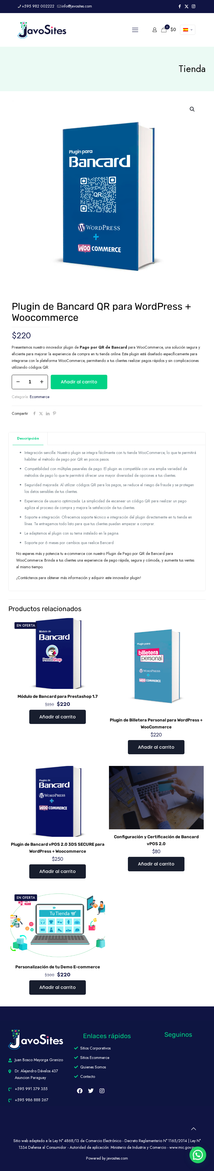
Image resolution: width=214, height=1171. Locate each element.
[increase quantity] (42, 382)
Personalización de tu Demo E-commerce (57, 966)
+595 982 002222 (38, 6)
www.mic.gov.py (182, 1147)
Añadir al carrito (79, 382)
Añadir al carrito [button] (57, 717)
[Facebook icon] (179, 6)
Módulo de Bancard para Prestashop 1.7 (58, 696)
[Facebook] (79, 1090)
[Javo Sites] (41, 29)
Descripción (28, 438)
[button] (192, 109)
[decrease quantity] (18, 382)
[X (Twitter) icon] (186, 6)
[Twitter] (90, 1090)
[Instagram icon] (193, 6)
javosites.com (117, 1158)
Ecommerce (39, 397)
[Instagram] (102, 1090)
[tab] (28, 438)
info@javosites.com (77, 6)
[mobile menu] (135, 29)
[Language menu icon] (187, 30)
